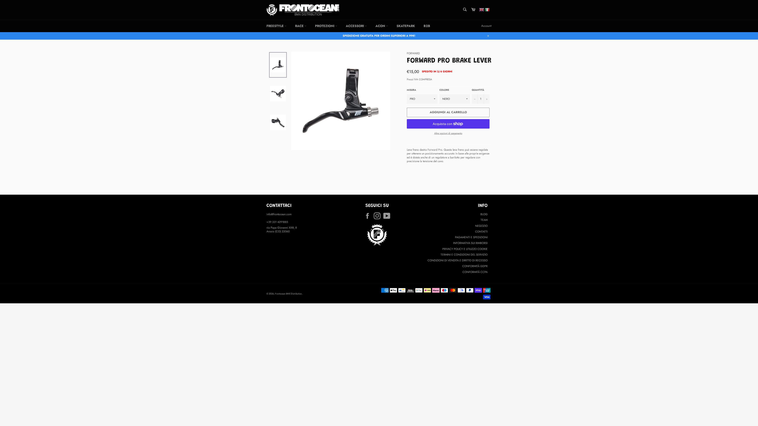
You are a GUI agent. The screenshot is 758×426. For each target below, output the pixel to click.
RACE (300, 26)
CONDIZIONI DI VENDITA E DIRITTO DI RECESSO (458, 260)
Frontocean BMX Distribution (288, 293)
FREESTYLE (275, 26)
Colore (444, 90)
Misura (411, 90)
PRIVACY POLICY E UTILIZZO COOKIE (465, 249)
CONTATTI (481, 232)
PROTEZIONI (325, 26)
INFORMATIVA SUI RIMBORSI (470, 243)
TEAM (484, 220)
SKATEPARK (406, 26)
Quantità (478, 90)
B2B (427, 26)
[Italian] (487, 9)
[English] (481, 9)
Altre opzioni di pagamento (448, 133)
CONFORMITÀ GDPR (475, 266)
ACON (380, 26)
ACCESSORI (355, 26)
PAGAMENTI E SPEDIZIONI (471, 237)
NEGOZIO (481, 226)
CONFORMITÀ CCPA (475, 272)
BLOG (484, 214)
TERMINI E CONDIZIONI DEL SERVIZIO (464, 255)
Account (486, 26)
